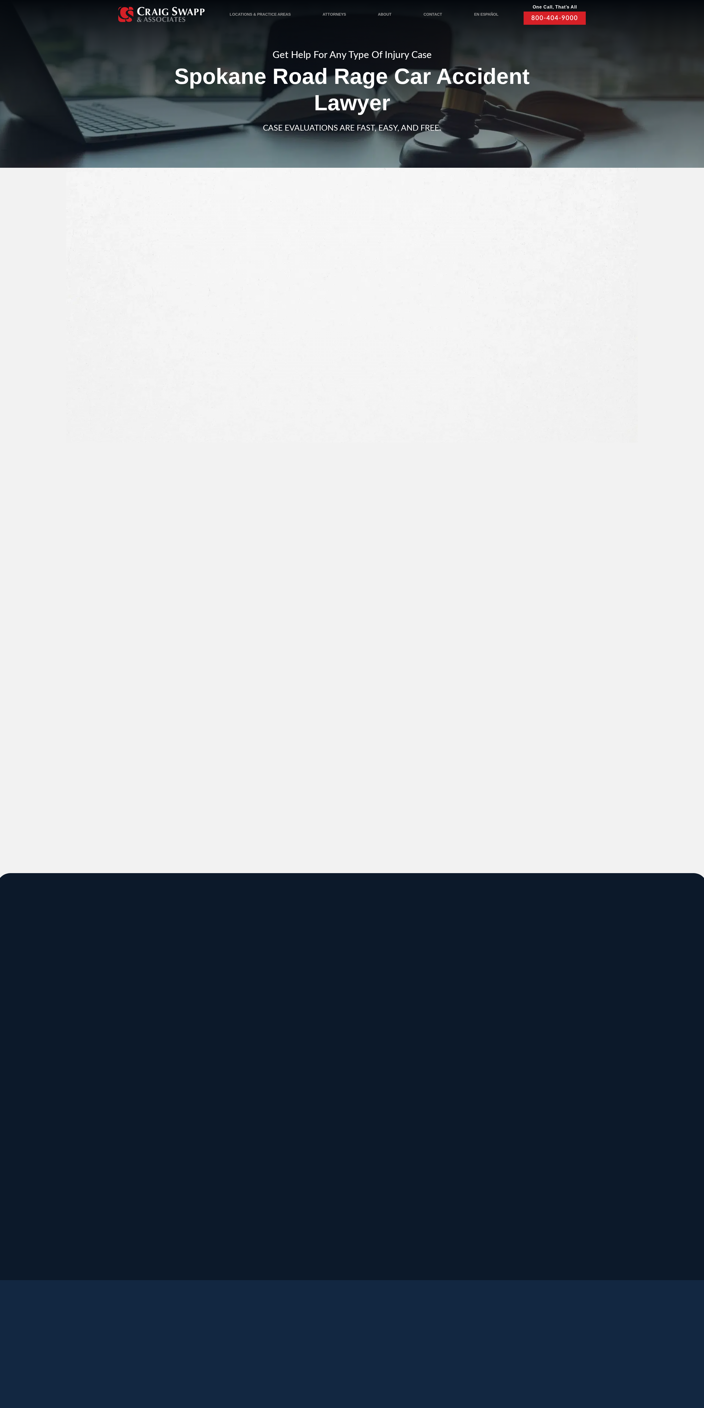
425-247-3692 (491, 1202)
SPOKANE (247, 1048)
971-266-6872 (163, 1147)
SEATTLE (327, 1048)
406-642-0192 (491, 1092)
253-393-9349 (409, 1202)
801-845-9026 (163, 1037)
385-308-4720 (491, 1037)
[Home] (161, 14)
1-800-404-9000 (378, 783)
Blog (218, 1349)
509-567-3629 (245, 1147)
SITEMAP (337, 1375)
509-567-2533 (327, 1031)
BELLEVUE (494, 1158)
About (385, 14)
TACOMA (409, 1158)
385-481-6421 (163, 1196)
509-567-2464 (245, 1092)
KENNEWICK (251, 1103)
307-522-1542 (409, 1092)
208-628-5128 (163, 1092)
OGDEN (161, 1158)
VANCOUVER (374, 1214)
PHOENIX (492, 1103)
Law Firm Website (485, 1375)
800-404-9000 (554, 18)
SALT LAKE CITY (421, 993)
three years (388, 556)
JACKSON (410, 1048)
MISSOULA (494, 1048)
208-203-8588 (245, 1031)
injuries (350, 556)
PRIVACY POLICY (275, 1375)
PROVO (489, 993)
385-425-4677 (245, 1196)
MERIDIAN (247, 993)
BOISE (159, 1048)
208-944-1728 (327, 1196)
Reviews (188, 1349)
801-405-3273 (409, 1037)
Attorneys (334, 14)
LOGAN (242, 1158)
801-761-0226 (286, 1251)
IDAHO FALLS (334, 1158)
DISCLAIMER (310, 1375)
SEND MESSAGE (480, 422)
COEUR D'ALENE (339, 1103)
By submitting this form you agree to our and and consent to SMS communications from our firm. (485, 395)
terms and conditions (478, 392)
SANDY (160, 993)
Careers (249, 1349)
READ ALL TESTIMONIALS (481, 641)
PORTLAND (167, 1103)
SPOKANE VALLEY (342, 993)
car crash (293, 227)
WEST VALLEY (295, 1214)
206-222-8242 (327, 1092)
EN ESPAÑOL (486, 14)
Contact (433, 14)
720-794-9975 (409, 1147)
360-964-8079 (368, 1257)
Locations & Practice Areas (260, 14)
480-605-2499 (491, 1141)
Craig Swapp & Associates (283, 761)
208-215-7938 (327, 1147)
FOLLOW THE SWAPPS (508, 1351)
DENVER (408, 1103)
